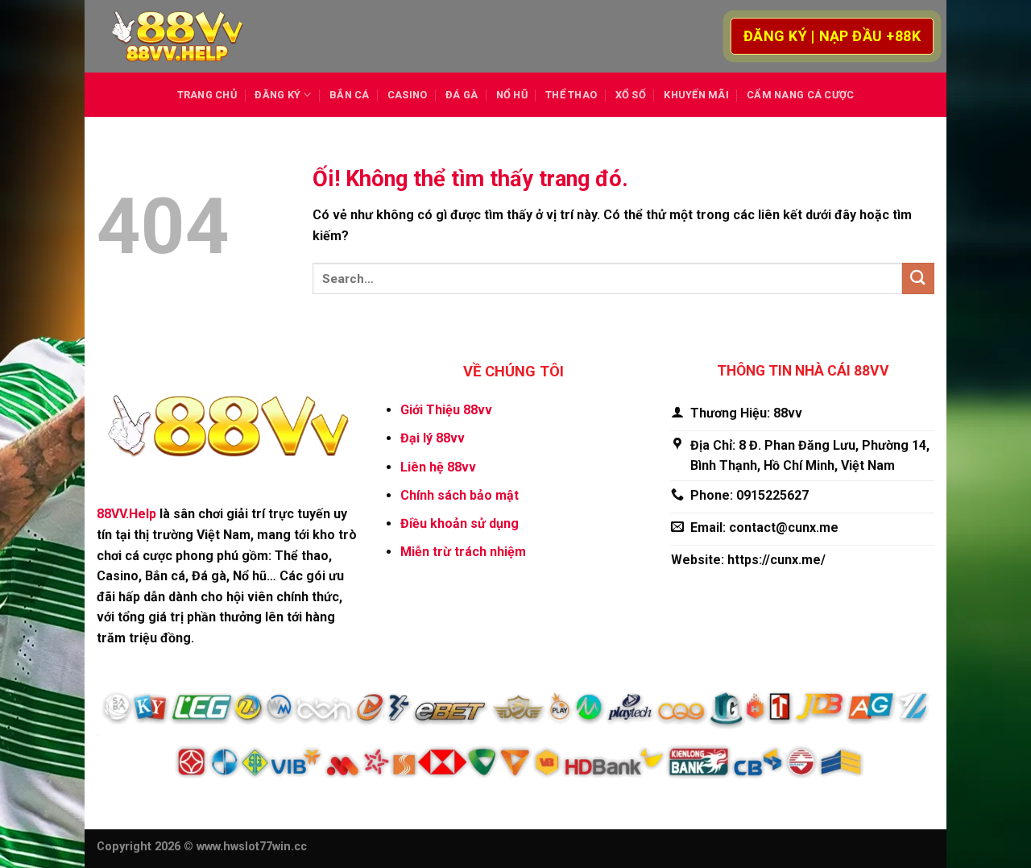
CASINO (407, 95)
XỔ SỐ (630, 95)
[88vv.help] (177, 37)
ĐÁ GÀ (461, 95)
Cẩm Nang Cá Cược (800, 95)
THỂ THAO (571, 95)
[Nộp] (918, 278)
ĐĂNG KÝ (277, 95)
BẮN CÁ (349, 95)
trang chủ (207, 95)
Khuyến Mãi (696, 95)
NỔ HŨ (512, 95)
